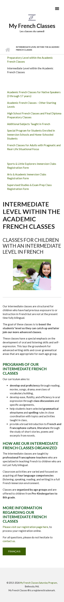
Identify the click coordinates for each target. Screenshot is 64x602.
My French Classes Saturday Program (38, 582)
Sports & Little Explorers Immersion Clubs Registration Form (31, 165)
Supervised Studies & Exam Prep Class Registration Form (29, 187)
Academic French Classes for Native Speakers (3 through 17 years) (34, 94)
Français (14, 551)
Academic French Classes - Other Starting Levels (31, 104)
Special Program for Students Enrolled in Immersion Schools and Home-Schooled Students (31, 134)
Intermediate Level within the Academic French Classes (30, 70)
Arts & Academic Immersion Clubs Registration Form (26, 176)
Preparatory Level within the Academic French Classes (30, 59)
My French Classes (32, 25)
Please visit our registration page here (25, 526)
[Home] (32, 17)
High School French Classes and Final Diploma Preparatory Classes (34, 115)
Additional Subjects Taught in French (28, 124)
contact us (9, 541)
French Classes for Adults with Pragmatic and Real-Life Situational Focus (34, 147)
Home (7, 49)
